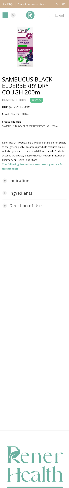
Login (59, 15)
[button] (16, 180)
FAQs (8, 4)
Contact (32, 4)
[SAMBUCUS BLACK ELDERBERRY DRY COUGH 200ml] (34, 47)
